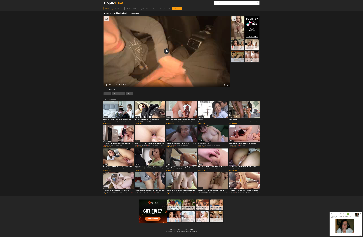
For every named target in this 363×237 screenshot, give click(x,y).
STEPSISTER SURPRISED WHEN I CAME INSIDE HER (244, 167)
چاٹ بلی (137, 121)
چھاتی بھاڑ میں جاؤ (172, 192)
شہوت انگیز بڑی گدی (120, 121)
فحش (176, 168)
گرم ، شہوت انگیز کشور (110, 168)
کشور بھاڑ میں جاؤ (123, 168)
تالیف (139, 145)
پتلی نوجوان (127, 192)
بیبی (208, 145)
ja (198, 121)
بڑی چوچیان (106, 121)
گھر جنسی (157, 192)
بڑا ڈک (168, 168)
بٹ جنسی (121, 93)
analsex (179, 168)
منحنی (195, 192)
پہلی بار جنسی (219, 168)
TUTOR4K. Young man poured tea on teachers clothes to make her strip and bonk (118, 143)
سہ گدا (115, 93)
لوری (213, 145)
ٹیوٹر (106, 145)
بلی (145, 121)
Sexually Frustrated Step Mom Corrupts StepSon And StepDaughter (118, 119)
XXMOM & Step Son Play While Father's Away (242, 143)
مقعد (186, 145)
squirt (142, 121)
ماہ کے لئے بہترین (148, 8)
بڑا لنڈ (186, 121)
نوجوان (120, 192)
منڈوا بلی (159, 145)
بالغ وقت (211, 168)
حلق (174, 145)
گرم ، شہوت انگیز (132, 121)
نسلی (172, 168)
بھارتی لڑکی (150, 192)
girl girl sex (232, 192)
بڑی (112, 121)
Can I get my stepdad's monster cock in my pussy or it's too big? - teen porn (181, 119)
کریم (147, 168)
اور (162, 192)
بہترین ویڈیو (119, 8)
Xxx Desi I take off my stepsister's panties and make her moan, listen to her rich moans (150, 190)
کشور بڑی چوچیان (108, 192)
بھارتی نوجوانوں (140, 192)
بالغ (110, 145)
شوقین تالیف (152, 145)
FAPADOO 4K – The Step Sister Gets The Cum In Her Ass (213, 190)
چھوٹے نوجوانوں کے (243, 121)
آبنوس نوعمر (233, 121)
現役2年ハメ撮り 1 (203, 143)
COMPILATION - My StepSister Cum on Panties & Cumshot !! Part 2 (150, 143)
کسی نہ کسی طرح (180, 145)
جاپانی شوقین (202, 145)
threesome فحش (240, 192)
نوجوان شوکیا (188, 192)
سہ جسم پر (169, 145)
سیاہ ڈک (252, 121)
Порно (109, 3)
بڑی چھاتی (180, 121)
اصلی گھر (129, 93)
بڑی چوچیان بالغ (155, 168)
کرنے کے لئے (204, 168)
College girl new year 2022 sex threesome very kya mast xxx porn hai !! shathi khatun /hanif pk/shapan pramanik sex (244, 190)
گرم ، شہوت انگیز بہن (235, 168)
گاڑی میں (107, 93)
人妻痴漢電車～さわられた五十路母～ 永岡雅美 (149, 167)
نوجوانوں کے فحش (171, 121)
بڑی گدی (181, 192)
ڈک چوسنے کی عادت (140, 168)
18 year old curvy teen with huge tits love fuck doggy (181, 190)
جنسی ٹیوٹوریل (118, 145)
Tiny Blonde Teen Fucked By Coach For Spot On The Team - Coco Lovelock (118, 190)
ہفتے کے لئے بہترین (133, 8)
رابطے (186, 229)
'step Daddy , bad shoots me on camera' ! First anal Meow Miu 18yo (181, 143)
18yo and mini (233, 119)
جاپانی (163, 168)
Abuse (192, 229)
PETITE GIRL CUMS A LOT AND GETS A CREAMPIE (118, 167)
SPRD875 (200, 119)
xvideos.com (107, 123)
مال (238, 145)
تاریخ (159, 8)
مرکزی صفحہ (108, 8)
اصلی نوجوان (211, 192)
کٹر (199, 168)
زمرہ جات (167, 8)
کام (244, 145)
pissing (149, 121)
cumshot (248, 192)
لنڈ (191, 121)
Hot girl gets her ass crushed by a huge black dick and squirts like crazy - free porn (181, 167)
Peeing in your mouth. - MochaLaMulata (147, 119)
